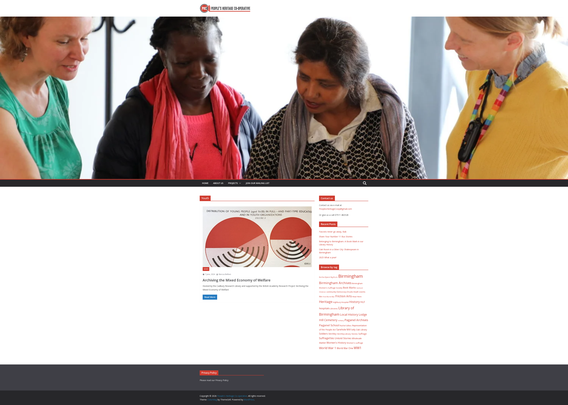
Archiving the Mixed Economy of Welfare (237, 280)
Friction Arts (343, 296)
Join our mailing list (257, 183)
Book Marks (349, 287)
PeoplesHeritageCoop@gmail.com (335, 208)
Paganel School (329, 325)
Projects (233, 183)
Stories (354, 334)
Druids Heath (353, 292)
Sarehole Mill (343, 329)
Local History (349, 315)
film (320, 296)
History (354, 302)
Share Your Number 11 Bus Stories (335, 236)
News (206, 269)
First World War (329, 297)
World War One (345, 348)
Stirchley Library (344, 334)
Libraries (334, 308)
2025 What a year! (327, 257)
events (362, 292)
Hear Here (357, 296)
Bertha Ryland (324, 277)
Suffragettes (326, 338)
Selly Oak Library (359, 329)
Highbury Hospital (341, 302)
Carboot (359, 288)
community (331, 292)
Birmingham (350, 276)
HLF (362, 302)
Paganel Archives (356, 320)
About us (218, 183)
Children (322, 292)
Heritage (325, 301)
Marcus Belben (225, 274)
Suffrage (362, 333)
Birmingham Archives (335, 283)
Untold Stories (343, 338)
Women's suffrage (355, 343)
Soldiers (323, 333)
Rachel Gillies (345, 325)
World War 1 (327, 348)
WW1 (358, 348)
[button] (239, 183)
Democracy (341, 292)
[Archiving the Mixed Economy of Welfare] (257, 236)
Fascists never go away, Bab (332, 231)
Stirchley (332, 333)
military (341, 320)
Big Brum (334, 277)
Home (205, 183)
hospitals (324, 308)
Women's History (336, 342)
